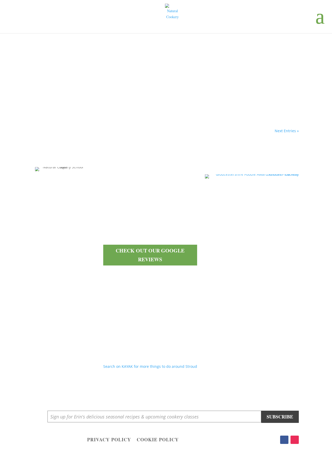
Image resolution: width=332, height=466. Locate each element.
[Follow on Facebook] (284, 440)
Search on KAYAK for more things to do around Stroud (150, 366)
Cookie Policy (158, 440)
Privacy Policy (109, 440)
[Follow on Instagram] (294, 440)
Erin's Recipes (53, 77)
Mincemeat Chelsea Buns (62, 69)
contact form (148, 234)
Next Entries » (287, 130)
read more (47, 103)
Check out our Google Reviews (150, 255)
